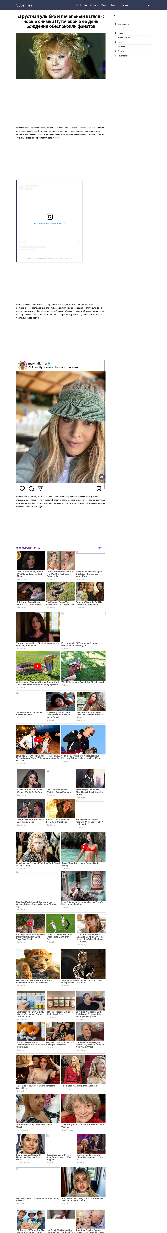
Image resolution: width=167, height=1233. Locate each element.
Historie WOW (124, 37)
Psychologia (81, 5)
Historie (121, 33)
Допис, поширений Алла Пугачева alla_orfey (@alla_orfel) (50, 258)
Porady (104, 5)
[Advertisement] (61, 106)
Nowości (124, 5)
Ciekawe (94, 5)
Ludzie (114, 5)
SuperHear (25, 5)
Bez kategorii (123, 24)
